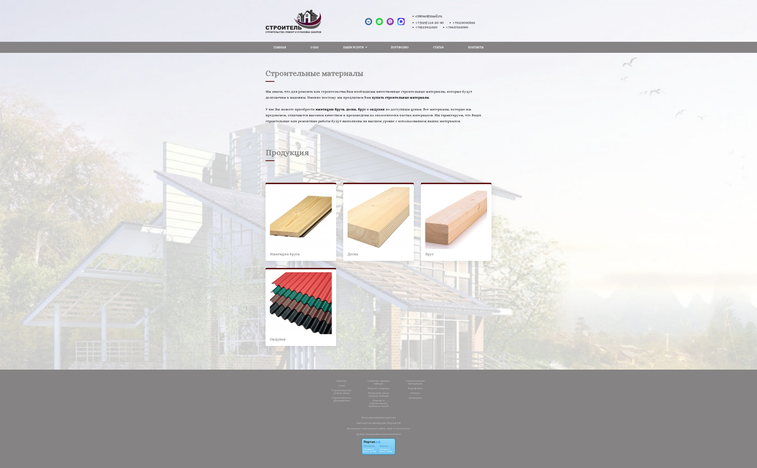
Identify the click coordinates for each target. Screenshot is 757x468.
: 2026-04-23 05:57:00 (398, 428)
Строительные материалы (415, 382)
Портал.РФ (394, 422)
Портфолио (400, 47)
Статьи (438, 47)
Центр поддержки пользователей (378, 434)
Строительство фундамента (341, 399)
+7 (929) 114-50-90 (429, 23)
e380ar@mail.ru (428, 16)
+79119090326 (463, 23)
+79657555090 (457, 27)
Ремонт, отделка (378, 388)
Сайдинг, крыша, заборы (378, 382)
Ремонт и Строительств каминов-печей (378, 403)
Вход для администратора (378, 417)
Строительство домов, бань (341, 391)
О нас (314, 47)
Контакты (476, 47)
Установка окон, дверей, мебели (378, 394)
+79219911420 (426, 27)
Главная (279, 47)
